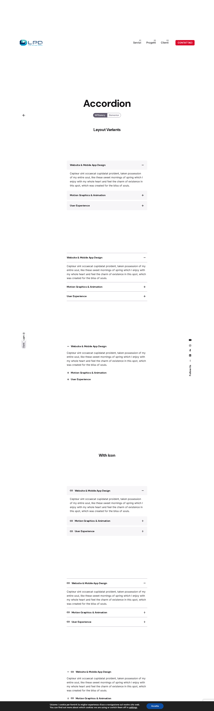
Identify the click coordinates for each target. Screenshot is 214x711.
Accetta (155, 706)
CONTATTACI (185, 42)
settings (133, 707)
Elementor (114, 115)
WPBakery (100, 115)
